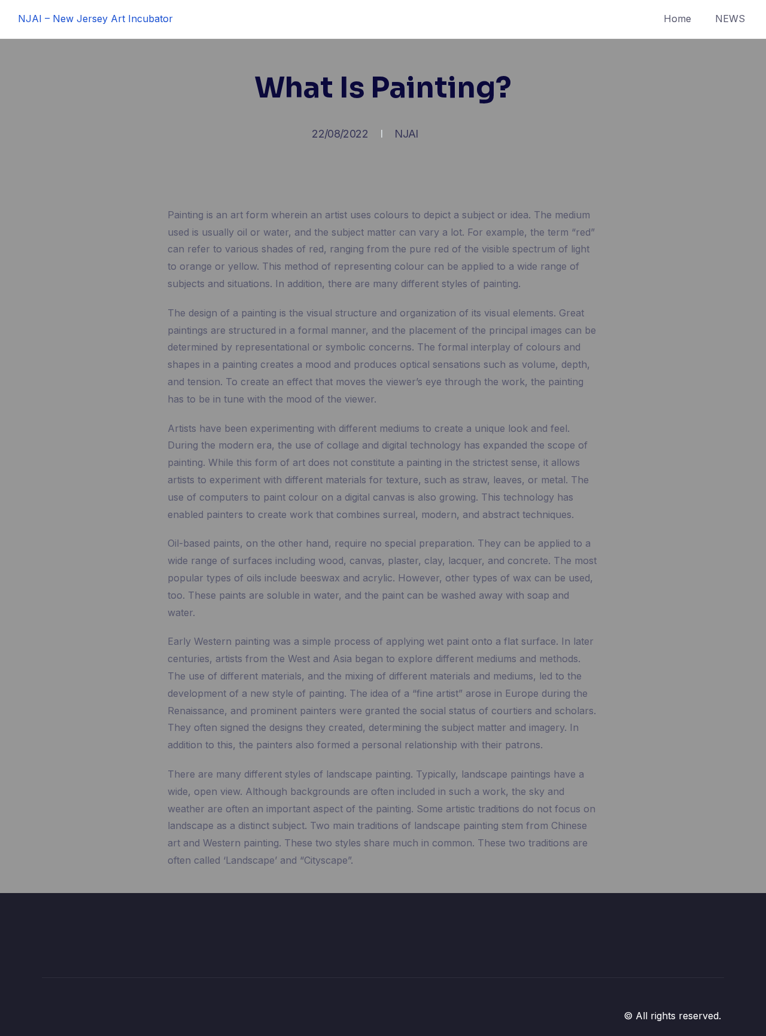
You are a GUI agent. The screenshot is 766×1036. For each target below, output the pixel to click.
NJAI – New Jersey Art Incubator (95, 19)
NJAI (406, 133)
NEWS (730, 19)
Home (677, 19)
